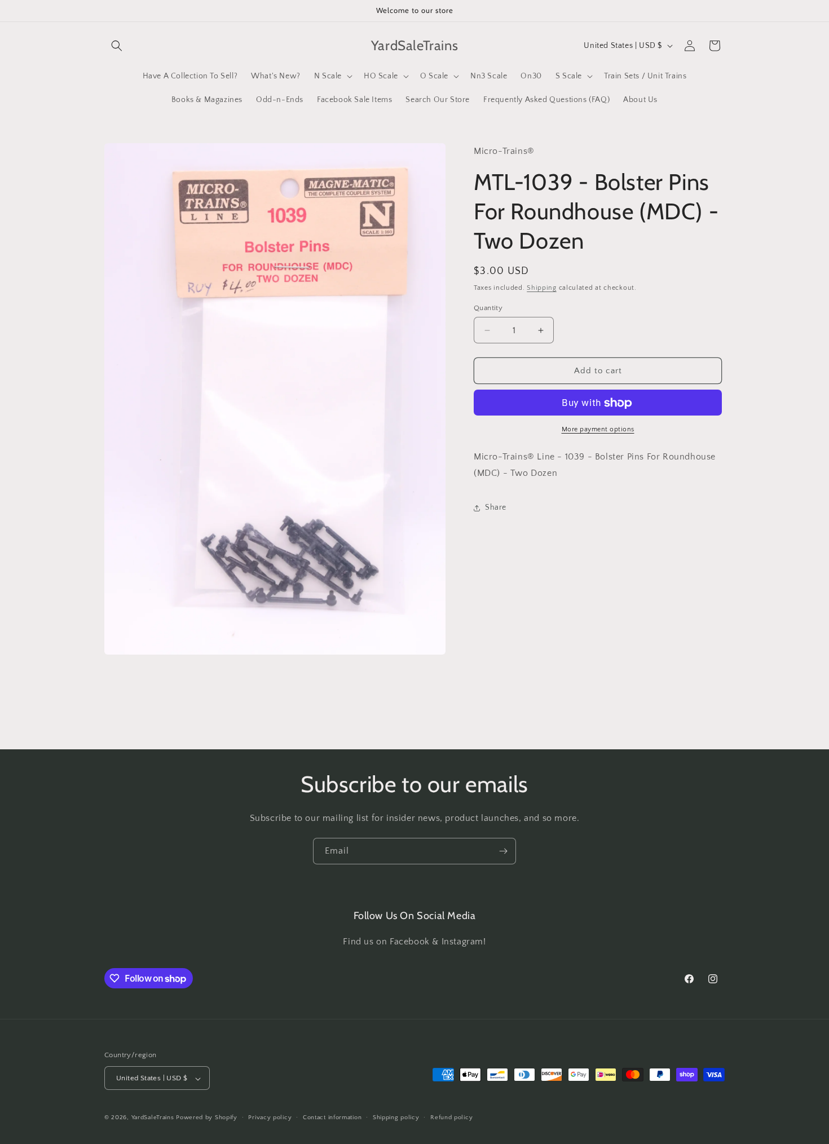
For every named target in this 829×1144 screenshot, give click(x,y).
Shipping (542, 288)
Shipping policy (396, 1118)
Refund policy (451, 1118)
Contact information (332, 1118)
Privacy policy (270, 1118)
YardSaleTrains (152, 1118)
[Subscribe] (503, 851)
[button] (116, 45)
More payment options (598, 430)
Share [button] (495, 508)
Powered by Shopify (206, 1118)
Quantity (488, 308)
